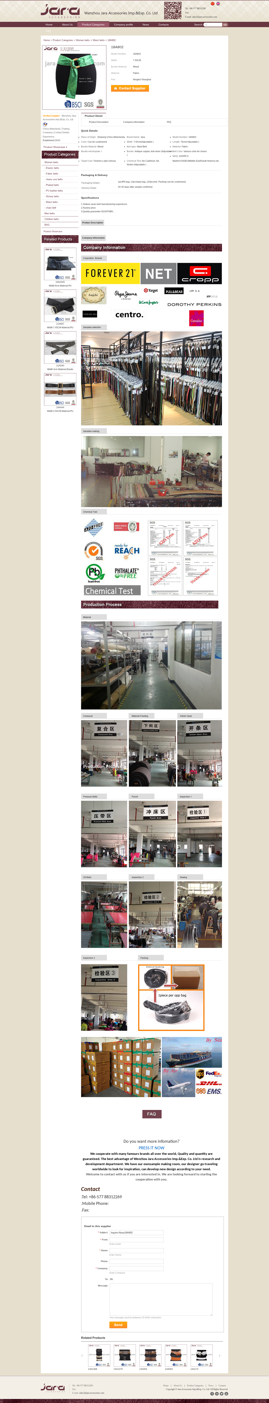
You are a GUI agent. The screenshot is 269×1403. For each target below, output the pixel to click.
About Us (67, 24)
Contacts (163, 24)
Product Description (99, 122)
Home (49, 24)
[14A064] (125, 1366)
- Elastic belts (51, 168)
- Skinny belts (51, 196)
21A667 (60, 324)
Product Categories (93, 24)
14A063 (92, 1369)
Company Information (134, 122)
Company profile (123, 24)
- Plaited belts (51, 185)
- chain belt (50, 207)
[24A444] (60, 389)
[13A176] (202, 1366)
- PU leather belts (53, 190)
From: (104, 1239)
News (146, 24)
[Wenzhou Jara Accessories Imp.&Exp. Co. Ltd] (100, 11)
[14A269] (176, 1366)
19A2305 (60, 282)
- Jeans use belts (53, 179)
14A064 (118, 1369)
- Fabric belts (51, 173)
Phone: (104, 1261)
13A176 (194, 1369)
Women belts (83, 40)
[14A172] (150, 1366)
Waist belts (99, 40)
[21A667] (60, 306)
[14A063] (99, 1366)
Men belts (49, 213)
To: (106, 1279)
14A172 (143, 1369)
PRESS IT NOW (151, 1148)
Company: (102, 1268)
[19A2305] (60, 264)
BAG (47, 224)
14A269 (169, 1369)
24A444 (60, 407)
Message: (103, 1285)
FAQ (48, 31)
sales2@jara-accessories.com (204, 17)
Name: (104, 1250)
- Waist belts (51, 202)
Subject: (103, 1232)
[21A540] (60, 347)
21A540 (60, 365)
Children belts (51, 219)
